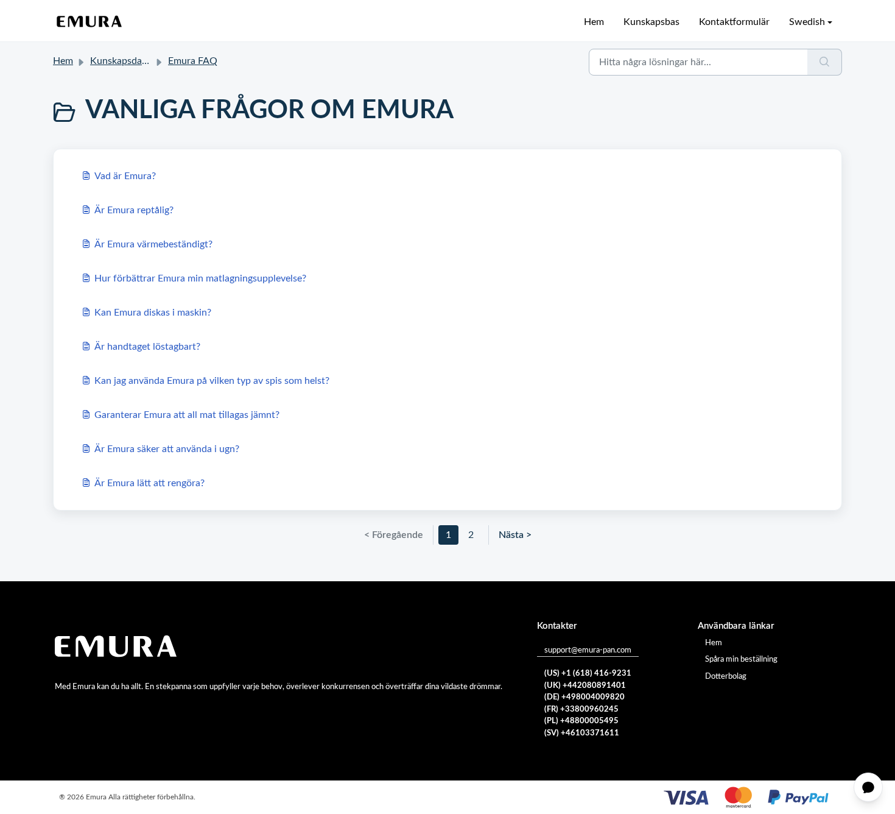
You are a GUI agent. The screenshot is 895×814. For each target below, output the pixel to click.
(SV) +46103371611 (581, 733)
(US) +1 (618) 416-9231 (587, 674)
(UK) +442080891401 (585, 686)
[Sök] (824, 62)
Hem (594, 22)
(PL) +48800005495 (581, 721)
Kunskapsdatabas (127, 61)
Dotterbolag (725, 677)
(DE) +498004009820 (584, 697)
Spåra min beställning (741, 660)
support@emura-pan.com (587, 650)
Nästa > (515, 535)
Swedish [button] (807, 22)
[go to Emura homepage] (89, 22)
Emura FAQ (192, 61)
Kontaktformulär (734, 22)
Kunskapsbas (651, 22)
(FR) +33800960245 (581, 709)
